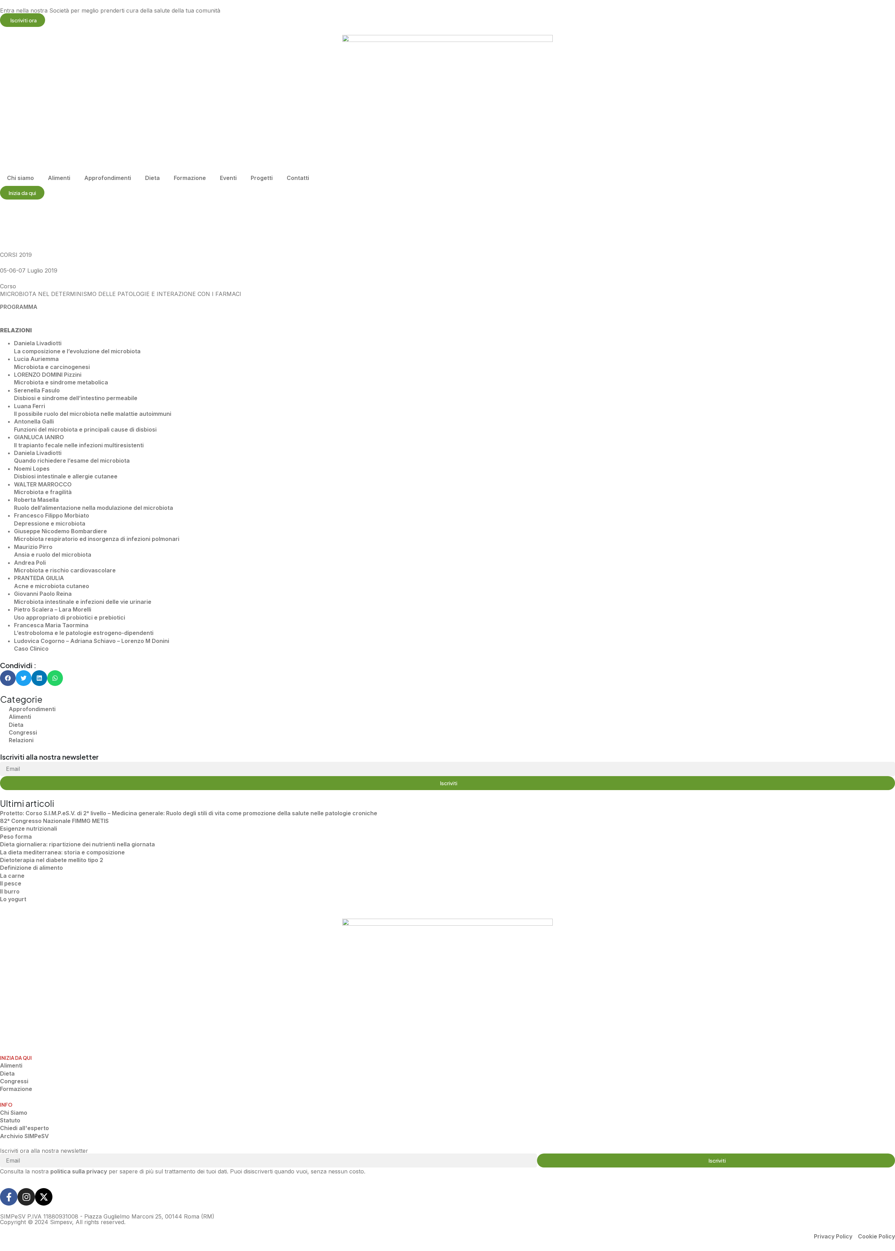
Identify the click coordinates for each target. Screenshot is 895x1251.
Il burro (10, 891)
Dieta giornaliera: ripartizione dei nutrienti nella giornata (77, 844)
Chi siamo (20, 177)
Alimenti (59, 177)
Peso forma (16, 836)
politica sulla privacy (78, 1171)
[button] (8, 678)
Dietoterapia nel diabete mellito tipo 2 (51, 859)
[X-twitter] (43, 1197)
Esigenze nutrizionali (28, 828)
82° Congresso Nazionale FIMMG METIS (54, 820)
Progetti (262, 177)
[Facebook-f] (8, 1197)
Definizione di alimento (31, 867)
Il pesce (10, 883)
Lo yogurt (13, 899)
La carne (12, 875)
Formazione (190, 177)
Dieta (152, 177)
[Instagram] (26, 1197)
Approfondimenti (107, 177)
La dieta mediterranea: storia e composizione (62, 852)
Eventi (228, 177)
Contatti (298, 177)
